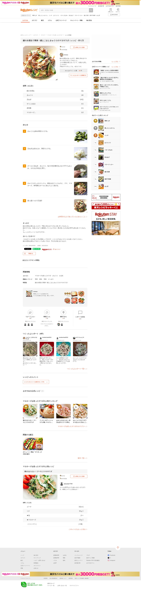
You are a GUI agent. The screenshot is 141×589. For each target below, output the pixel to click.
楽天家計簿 (101, 6)
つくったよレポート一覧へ (76, 369)
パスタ (55, 560)
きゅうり (30, 95)
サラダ (43, 35)
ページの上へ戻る (117, 547)
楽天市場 (118, 6)
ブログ (88, 555)
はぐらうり (56, 15)
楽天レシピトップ (26, 35)
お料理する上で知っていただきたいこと (72, 216)
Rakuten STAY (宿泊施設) (93, 560)
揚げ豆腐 (86, 15)
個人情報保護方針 (53, 578)
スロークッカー (79, 15)
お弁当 (64, 555)
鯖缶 (40, 279)
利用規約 (36, 563)
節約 (64, 560)
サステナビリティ (74, 585)
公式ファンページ (61, 20)
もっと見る (115, 61)
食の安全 (89, 20)
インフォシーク (92, 6)
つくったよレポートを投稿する (78, 75)
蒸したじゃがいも (43, 15)
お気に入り (110, 11)
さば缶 (61, 275)
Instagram (112, 560)
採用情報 (71, 578)
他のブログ (57, 249)
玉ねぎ (29, 99)
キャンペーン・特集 (76, 20)
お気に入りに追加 (80, 47)
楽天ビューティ (79, 560)
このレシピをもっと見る (77, 529)
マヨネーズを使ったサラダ (54, 35)
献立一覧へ (82, 458)
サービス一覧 (50, 585)
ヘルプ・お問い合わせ (39, 560)
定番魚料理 (56, 558)
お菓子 (55, 563)
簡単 (36, 279)
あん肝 (98, 15)
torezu (35, 291)
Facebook (112, 555)
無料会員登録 (115, 14)
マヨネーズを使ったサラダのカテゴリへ (72, 426)
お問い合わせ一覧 (62, 585)
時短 (45, 279)
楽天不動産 (77, 558)
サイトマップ (37, 558)
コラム (50, 20)
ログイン (118, 11)
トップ (22, 555)
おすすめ (25, 20)
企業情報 (45, 578)
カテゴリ (34, 20)
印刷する (30, 253)
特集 (22, 568)
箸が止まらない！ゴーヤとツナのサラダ (38, 471)
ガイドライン (37, 565)
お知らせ (36, 568)
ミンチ (50, 15)
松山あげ (71, 15)
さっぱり (51, 279)
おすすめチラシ (110, 6)
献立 (42, 20)
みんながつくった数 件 (73, 70)
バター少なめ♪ (64, 15)
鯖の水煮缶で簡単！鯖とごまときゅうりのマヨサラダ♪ (51, 282)
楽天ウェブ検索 (90, 558)
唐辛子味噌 (92, 15)
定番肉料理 (56, 555)
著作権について (63, 578)
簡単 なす (34, 15)
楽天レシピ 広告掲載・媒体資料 (82, 578)
